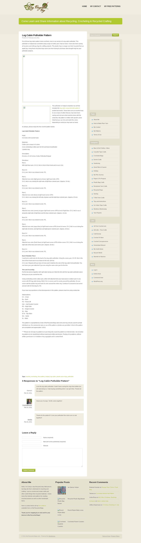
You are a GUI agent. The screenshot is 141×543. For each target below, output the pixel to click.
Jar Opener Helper (73, 487)
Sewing (96, 194)
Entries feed (97, 274)
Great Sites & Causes (100, 167)
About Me (96, 119)
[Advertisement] (40, 355)
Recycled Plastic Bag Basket (76, 499)
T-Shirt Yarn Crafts (99, 197)
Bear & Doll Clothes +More (102, 148)
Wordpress (52, 536)
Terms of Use (97, 135)
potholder (70, 376)
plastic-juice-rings (62, 376)
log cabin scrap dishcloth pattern (69, 108)
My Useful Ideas (98, 249)
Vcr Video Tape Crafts (100, 205)
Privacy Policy (115, 536)
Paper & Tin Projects (100, 178)
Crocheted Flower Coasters (76, 521)
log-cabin (53, 376)
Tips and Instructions (100, 201)
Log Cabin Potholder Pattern (36, 35)
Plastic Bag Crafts (99, 182)
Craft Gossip (97, 234)
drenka (30, 419)
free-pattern (41, 376)
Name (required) (48, 437)
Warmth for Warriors (100, 256)
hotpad (47, 376)
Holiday (96, 171)
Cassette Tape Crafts (100, 152)
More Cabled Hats (102, 501)
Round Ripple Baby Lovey (75, 510)
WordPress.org (98, 281)
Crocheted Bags (98, 156)
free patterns (42, 505)
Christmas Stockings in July (111, 505)
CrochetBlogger (27, 405)
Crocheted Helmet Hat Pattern (105, 493)
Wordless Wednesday (100, 209)
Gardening (97, 163)
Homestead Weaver (100, 245)
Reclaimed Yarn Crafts (100, 186)
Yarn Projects (98, 213)
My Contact (97, 127)
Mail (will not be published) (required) (54, 441)
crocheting (34, 376)
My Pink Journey (99, 175)
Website (45, 446)
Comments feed (98, 277)
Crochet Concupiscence (101, 241)
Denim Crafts (97, 159)
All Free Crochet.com (100, 226)
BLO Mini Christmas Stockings (107, 497)
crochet (28, 376)
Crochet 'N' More (99, 237)
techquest (92, 501)
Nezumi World (98, 253)
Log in (95, 270)
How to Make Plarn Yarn (101, 123)
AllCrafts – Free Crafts (100, 230)
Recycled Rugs (98, 190)
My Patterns (97, 131)
